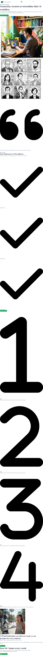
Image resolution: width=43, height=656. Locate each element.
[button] (21, 2)
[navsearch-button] (33, 2)
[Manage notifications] (1, 654)
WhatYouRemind (26, 642)
